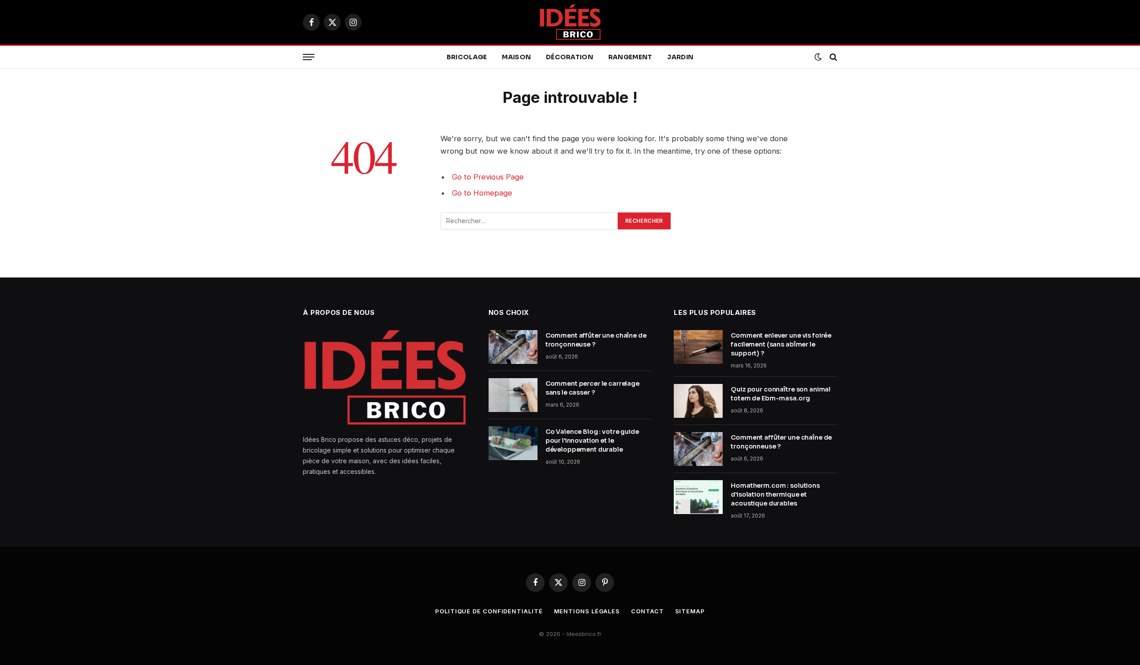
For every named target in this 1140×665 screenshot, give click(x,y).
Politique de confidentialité (488, 611)
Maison (516, 57)
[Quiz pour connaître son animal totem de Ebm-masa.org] (698, 401)
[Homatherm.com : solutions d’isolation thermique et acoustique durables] (698, 497)
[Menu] (308, 57)
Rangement (630, 57)
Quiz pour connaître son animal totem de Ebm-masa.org (781, 393)
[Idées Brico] (569, 22)
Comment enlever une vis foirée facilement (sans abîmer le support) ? (781, 344)
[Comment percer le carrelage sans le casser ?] (513, 395)
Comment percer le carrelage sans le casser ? (592, 387)
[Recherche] (832, 57)
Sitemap (690, 611)
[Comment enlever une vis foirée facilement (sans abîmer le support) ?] (698, 347)
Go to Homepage (482, 192)
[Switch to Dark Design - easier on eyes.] (818, 57)
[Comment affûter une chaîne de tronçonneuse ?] (513, 347)
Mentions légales (587, 611)
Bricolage (467, 57)
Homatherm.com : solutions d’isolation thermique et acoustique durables (775, 494)
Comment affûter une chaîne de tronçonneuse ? (596, 339)
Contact (647, 611)
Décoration (569, 57)
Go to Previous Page (488, 176)
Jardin (680, 57)
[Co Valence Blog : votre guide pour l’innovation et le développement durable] (513, 443)
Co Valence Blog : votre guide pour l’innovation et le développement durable (592, 440)
